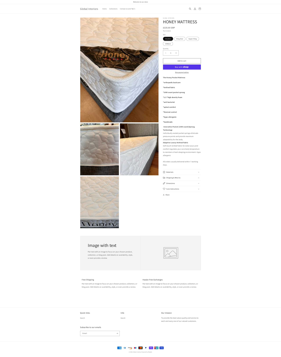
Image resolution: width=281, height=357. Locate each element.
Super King (193, 39)
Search (82, 318)
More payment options (182, 72)
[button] (190, 8)
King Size (179, 39)
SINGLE (168, 44)
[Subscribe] (117, 333)
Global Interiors (137, 352)
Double (168, 39)
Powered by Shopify (147, 352)
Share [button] (168, 195)
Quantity (165, 49)
